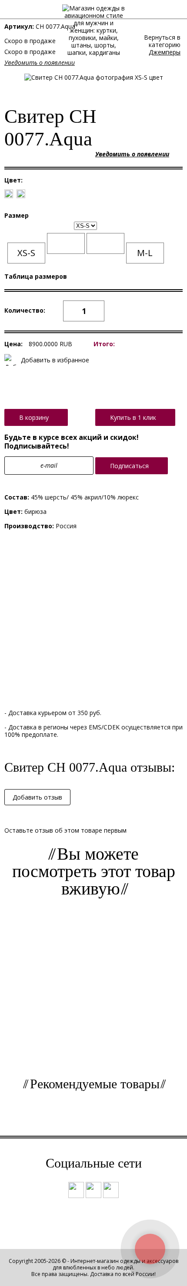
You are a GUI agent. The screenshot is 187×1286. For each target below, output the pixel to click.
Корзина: (174, 11)
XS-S (26, 253)
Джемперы (164, 52)
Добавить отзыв (37, 797)
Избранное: (159, 11)
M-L (145, 253)
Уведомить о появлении (39, 62)
